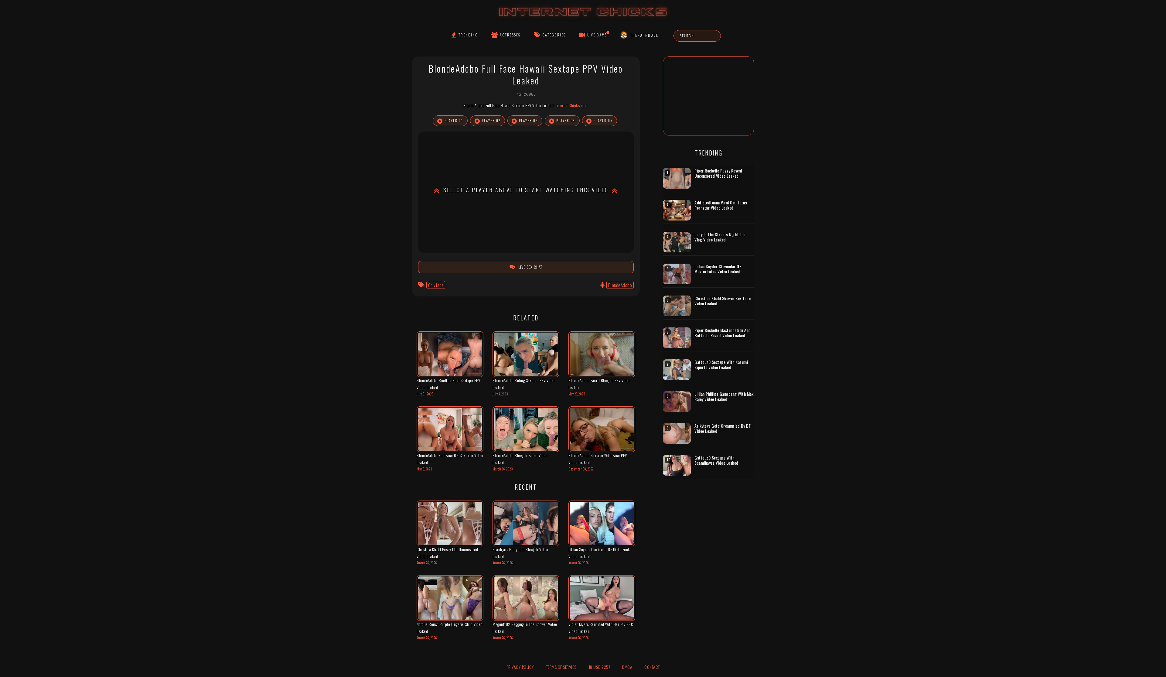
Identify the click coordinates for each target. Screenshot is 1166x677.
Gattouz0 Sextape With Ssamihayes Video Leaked (716, 460)
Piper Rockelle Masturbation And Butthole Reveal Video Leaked (722, 332)
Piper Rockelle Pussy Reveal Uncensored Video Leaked (718, 173)
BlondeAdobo (620, 285)
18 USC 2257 (599, 667)
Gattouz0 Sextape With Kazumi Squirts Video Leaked (721, 364)
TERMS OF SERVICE (561, 667)
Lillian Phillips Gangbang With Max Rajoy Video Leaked (723, 396)
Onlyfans (435, 285)
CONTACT (652, 667)
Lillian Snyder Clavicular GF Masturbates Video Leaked (717, 269)
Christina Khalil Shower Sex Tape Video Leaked (722, 301)
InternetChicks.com (572, 105)
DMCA (627, 667)
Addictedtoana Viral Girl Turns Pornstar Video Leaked (720, 205)
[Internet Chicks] (583, 17)
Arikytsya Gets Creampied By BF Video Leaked (722, 428)
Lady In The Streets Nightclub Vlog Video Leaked (720, 237)
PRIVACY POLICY (520, 667)
